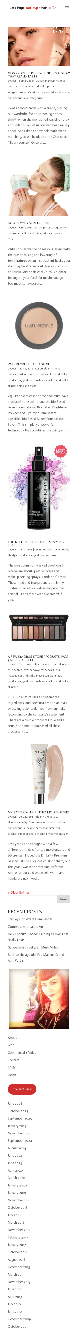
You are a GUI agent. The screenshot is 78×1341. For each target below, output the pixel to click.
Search (64, 899)
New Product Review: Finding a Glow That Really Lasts (39, 74)
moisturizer (54, 675)
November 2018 (19, 1200)
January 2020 (17, 1185)
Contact (13, 1060)
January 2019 (17, 1193)
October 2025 (18, 1111)
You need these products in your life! (36, 543)
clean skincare (43, 549)
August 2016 (16, 1260)
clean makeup (52, 368)
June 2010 (15, 1312)
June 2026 (15, 1103)
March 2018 (16, 1222)
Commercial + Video (22, 1053)
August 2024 (17, 1148)
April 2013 (15, 1297)
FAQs (11, 1067)
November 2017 (19, 1230)
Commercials (60, 549)
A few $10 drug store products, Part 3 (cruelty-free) (38, 658)
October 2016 (18, 1252)
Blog (11, 1045)
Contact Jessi (22, 1089)
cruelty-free (15, 670)
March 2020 (16, 1178)
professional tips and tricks (41, 92)
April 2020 (15, 1170)
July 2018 (14, 1215)
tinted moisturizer (57, 833)
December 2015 (19, 1267)
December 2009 (19, 1319)
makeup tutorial (35, 828)
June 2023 (15, 1163)
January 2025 (17, 1126)
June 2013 (14, 1289)
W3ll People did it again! (28, 364)
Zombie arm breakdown (25, 927)
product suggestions (56, 227)
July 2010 (14, 1304)
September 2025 (20, 1118)
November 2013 (19, 1282)
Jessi (14, 80)
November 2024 (19, 1133)
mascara (41, 675)
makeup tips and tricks (32, 86)
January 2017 (17, 1245)
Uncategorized (35, 98)
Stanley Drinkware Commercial (30, 919)
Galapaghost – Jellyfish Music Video (33, 947)
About (12, 1038)
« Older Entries (18, 892)
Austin (40, 80)
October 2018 (18, 1208)
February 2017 (18, 1237)
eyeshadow (31, 670)
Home (12, 1075)
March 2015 (16, 1274)
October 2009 (18, 1326)
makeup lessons (29, 374)
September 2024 (20, 1141)
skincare (64, 92)
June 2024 (15, 1155)
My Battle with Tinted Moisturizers (39, 812)
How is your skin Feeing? (28, 223)
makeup (50, 80)
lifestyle (13, 555)
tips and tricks (16, 98)
